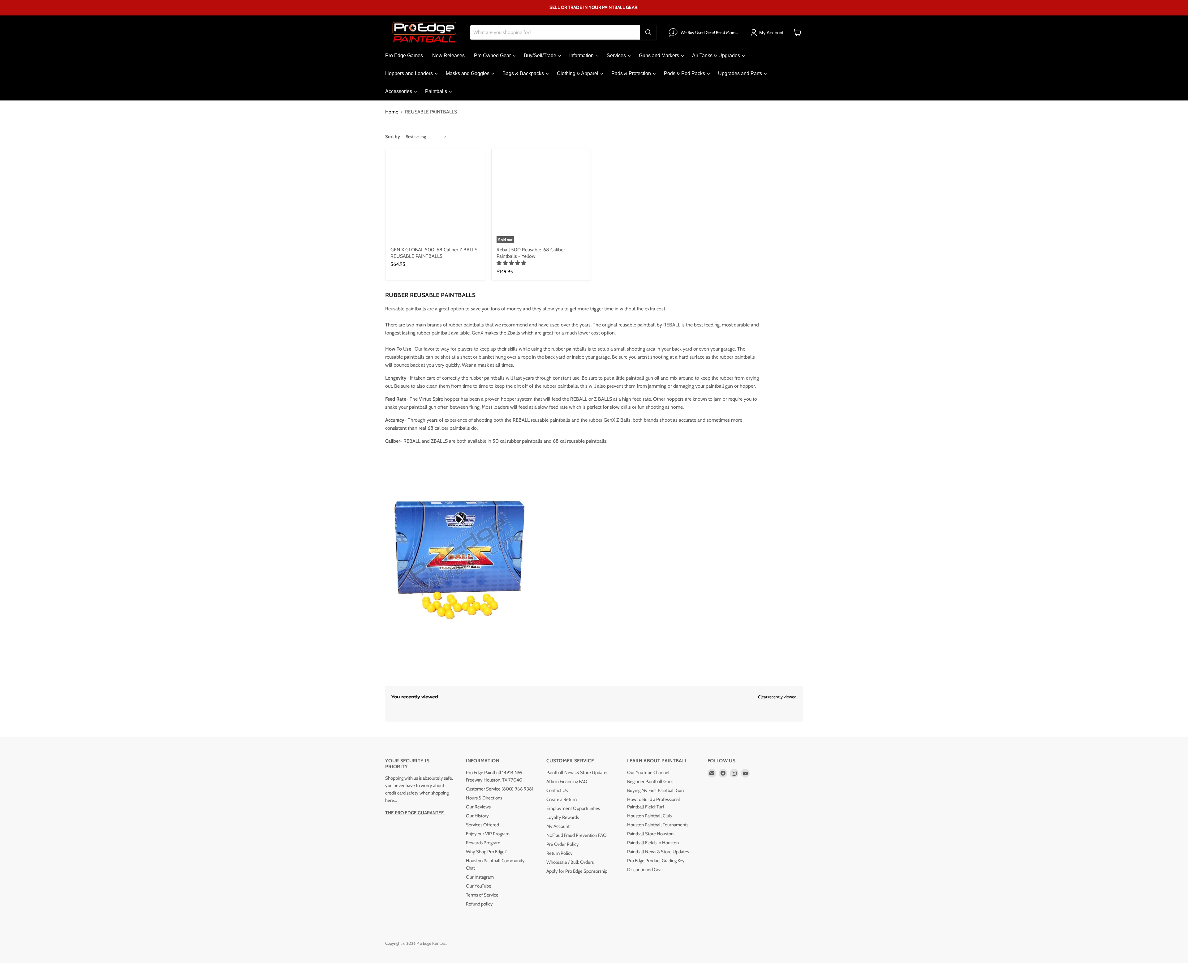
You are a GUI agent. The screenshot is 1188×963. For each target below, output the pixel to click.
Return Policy (559, 853)
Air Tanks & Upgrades (716, 55)
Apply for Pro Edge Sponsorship (576, 871)
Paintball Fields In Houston (653, 843)
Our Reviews (478, 807)
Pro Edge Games (404, 55)
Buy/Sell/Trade (540, 55)
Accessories (399, 91)
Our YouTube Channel (648, 772)
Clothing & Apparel (578, 73)
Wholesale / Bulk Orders (570, 862)
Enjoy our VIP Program (488, 834)
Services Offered (482, 825)
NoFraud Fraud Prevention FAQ (576, 835)
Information (582, 55)
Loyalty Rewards (562, 817)
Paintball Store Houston (650, 834)
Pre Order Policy (562, 844)
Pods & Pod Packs (685, 73)
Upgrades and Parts (740, 73)
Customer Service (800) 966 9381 (499, 789)
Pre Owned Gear (493, 55)
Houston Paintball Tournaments (657, 825)
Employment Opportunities (573, 808)
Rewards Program (483, 843)
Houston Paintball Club (649, 816)
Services (617, 55)
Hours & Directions (484, 798)
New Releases (448, 55)
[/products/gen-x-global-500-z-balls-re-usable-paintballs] (435, 199)
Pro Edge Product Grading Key (656, 860)
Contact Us (557, 790)
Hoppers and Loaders (409, 73)
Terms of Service (482, 895)
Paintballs (436, 91)
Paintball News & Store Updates (577, 772)
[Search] (648, 32)
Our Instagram (480, 877)
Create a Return (561, 799)
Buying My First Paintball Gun (655, 790)
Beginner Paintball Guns (650, 781)
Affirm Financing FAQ (567, 781)
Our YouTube (478, 886)
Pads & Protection (631, 73)
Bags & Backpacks (523, 73)
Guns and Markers (659, 55)
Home (391, 112)
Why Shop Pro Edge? (486, 851)
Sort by (392, 136)
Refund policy (479, 904)
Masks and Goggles (468, 73)
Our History (477, 816)
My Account (558, 826)
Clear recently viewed (777, 696)
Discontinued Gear (645, 869)
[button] (512, 263)
